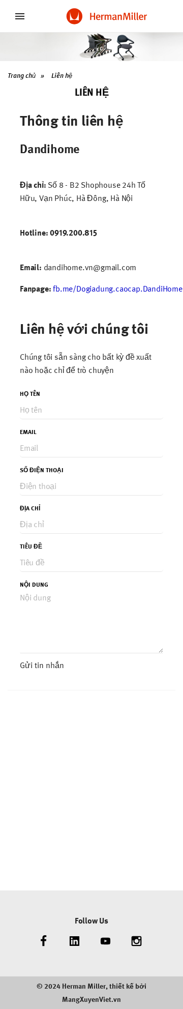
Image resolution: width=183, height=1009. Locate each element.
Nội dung (34, 585)
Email (28, 432)
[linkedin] (74, 941)
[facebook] (43, 941)
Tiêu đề (31, 546)
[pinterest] (105, 941)
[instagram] (136, 941)
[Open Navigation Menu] (20, 16)
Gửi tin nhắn (42, 665)
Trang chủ (22, 76)
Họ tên (30, 394)
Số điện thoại (42, 470)
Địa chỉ (30, 508)
